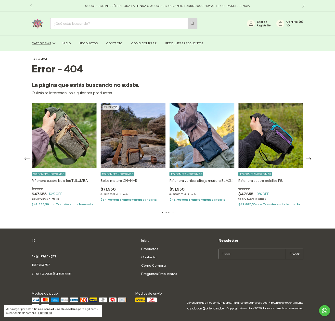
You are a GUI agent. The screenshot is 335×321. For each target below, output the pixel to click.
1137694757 (41, 265)
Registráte (264, 25)
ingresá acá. (260, 302)
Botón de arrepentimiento (287, 302)
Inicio (66, 43)
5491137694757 (44, 256)
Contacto (114, 43)
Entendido (45, 313)
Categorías (41, 43)
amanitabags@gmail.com (52, 273)
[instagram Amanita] (33, 240)
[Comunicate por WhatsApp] (324, 310)
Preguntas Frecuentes (184, 43)
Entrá (261, 21)
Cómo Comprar (144, 43)
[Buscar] (192, 23)
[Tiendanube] (206, 309)
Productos (88, 43)
